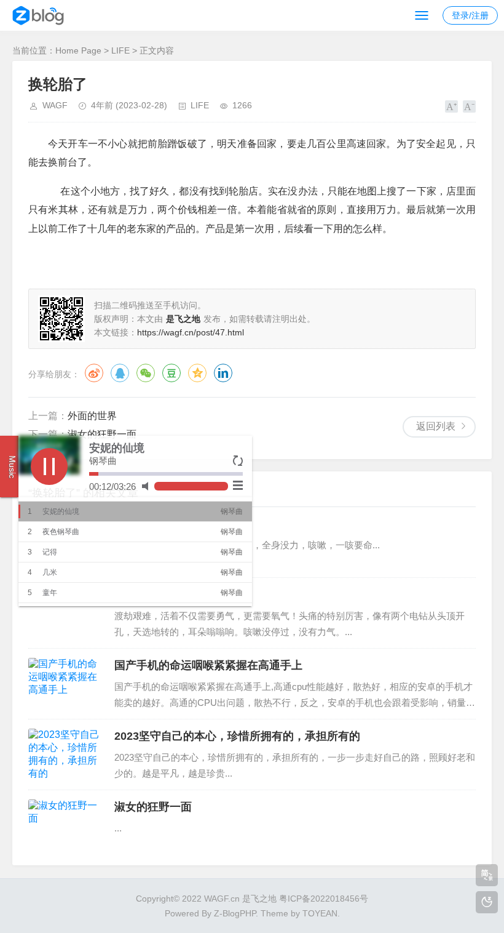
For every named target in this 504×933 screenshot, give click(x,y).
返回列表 (435, 426)
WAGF (55, 105)
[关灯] (487, 902)
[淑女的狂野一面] (65, 825)
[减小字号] (469, 106)
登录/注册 (470, 15)
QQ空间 (197, 373)
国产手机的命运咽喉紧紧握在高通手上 (208, 665)
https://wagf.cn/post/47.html (190, 332)
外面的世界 (92, 415)
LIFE (120, 50)
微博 (94, 373)
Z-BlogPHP (235, 913)
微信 (145, 373)
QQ (120, 373)
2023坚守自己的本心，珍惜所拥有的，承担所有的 (237, 736)
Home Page (78, 50)
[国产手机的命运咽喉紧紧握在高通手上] (65, 684)
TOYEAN (319, 913)
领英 (223, 373)
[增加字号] (451, 106)
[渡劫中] (65, 613)
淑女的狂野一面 (102, 434)
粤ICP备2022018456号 (323, 898)
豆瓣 (171, 373)
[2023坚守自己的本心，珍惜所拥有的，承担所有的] (65, 754)
